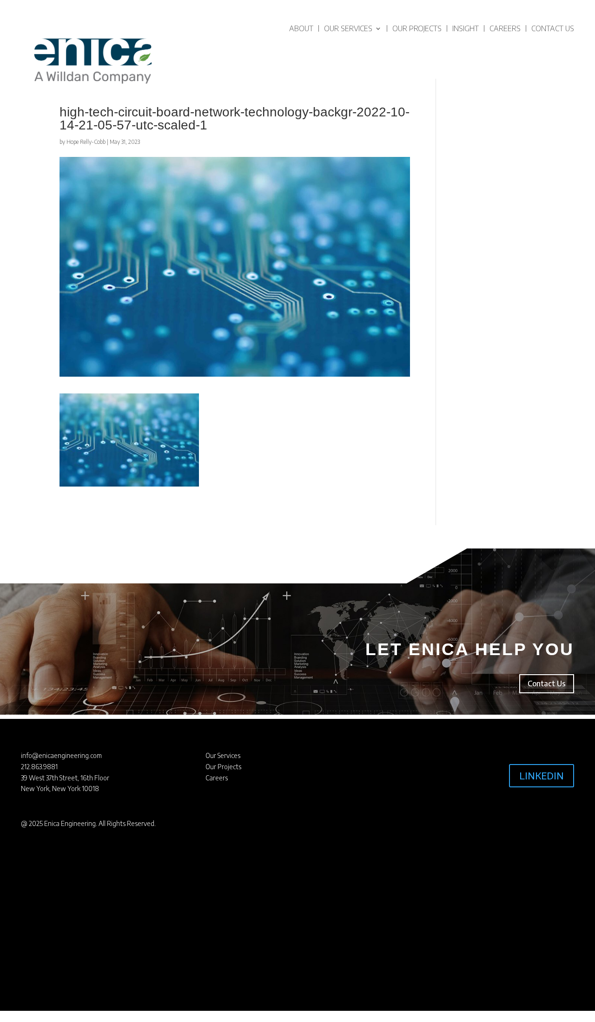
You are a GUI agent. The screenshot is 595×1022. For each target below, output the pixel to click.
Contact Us (552, 28)
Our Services (348, 28)
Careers (505, 28)
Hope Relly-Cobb (86, 141)
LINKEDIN (541, 775)
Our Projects (417, 28)
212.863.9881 (39, 767)
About (301, 28)
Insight (465, 28)
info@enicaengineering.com (61, 755)
